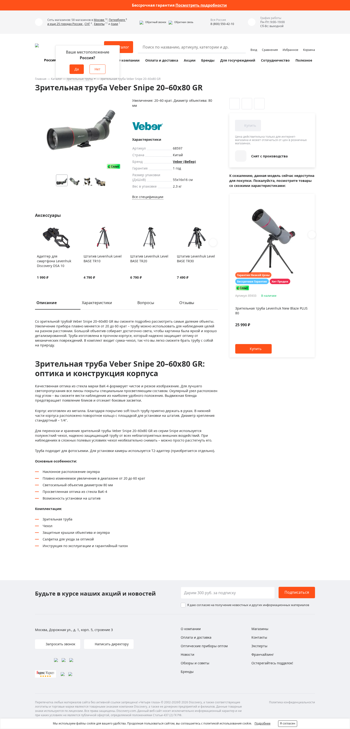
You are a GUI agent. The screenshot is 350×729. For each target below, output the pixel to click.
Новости (187, 654)
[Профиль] (254, 45)
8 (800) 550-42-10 (222, 24)
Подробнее (262, 723)
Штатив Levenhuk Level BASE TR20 (149, 258)
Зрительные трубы (79, 79)
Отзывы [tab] (186, 302)
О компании (129, 60)
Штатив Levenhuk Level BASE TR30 (196, 258)
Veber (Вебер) (184, 161)
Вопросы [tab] (145, 302)
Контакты (259, 637)
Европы (99, 24)
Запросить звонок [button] (60, 644)
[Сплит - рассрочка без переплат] (113, 166)
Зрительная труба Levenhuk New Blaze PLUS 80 (271, 310)
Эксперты (259, 646)
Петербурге (117, 20)
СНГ (87, 24)
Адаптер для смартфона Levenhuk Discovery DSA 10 (54, 261)
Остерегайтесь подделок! (272, 663)
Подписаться (297, 592)
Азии (114, 24)
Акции (189, 60)
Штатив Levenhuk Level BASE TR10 (103, 258)
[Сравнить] (45, 229)
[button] (153, 22)
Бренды (208, 60)
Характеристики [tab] (97, 302)
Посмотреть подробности (201, 5)
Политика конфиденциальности (292, 702)
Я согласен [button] (287, 723)
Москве (99, 20)
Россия (50, 60)
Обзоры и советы (195, 663)
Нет (97, 69)
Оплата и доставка (161, 60)
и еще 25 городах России (65, 24)
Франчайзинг (262, 654)
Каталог (56, 79)
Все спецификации (147, 196)
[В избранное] (39, 229)
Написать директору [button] (111, 644)
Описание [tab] (46, 302)
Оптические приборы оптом (204, 646)
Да (77, 69)
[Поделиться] (259, 103)
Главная (40, 79)
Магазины (259, 629)
